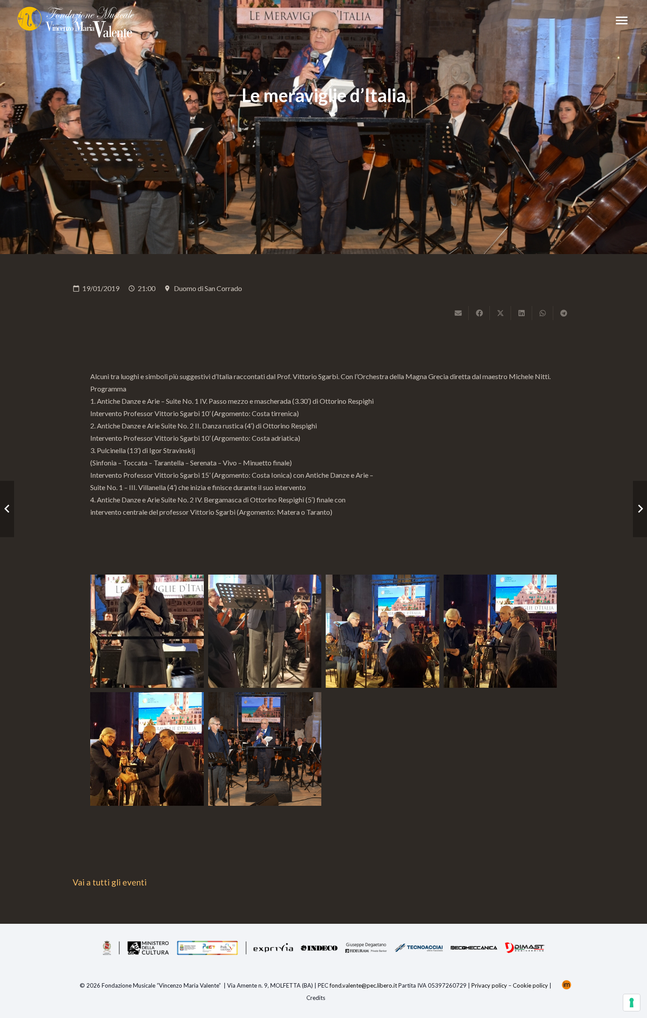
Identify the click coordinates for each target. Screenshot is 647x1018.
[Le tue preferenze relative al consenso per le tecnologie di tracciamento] (631, 1002)
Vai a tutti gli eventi (110, 882)
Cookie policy (530, 985)
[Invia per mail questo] (458, 313)
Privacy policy (489, 985)
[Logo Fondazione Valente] (76, 22)
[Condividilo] (479, 313)
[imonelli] (566, 985)
